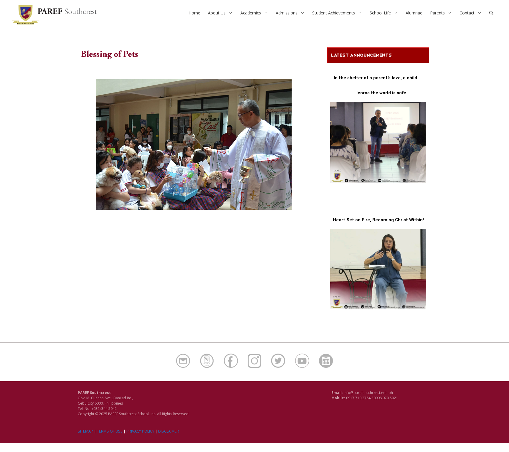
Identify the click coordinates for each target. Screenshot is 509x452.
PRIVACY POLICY (140, 431)
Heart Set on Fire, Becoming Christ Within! (378, 219)
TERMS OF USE (110, 431)
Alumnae (414, 13)
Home (194, 13)
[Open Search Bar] (491, 13)
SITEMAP (85, 431)
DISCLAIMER (168, 431)
